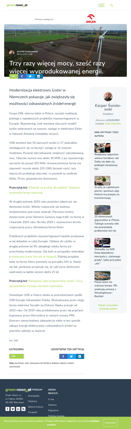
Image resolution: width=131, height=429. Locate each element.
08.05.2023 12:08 (24, 54)
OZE (13, 76)
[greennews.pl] (17, 5)
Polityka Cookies (56, 415)
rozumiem (110, 423)
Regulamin (53, 410)
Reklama (52, 404)
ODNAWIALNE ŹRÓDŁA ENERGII (44, 363)
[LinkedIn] (18, 409)
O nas (51, 399)
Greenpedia (33, 395)
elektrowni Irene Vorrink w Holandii (33, 256)
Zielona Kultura (35, 406)
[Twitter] (13, 409)
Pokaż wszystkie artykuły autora (108, 307)
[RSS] (23, 409)
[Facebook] (7, 409)
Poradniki (32, 412)
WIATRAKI (19, 363)
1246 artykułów (113, 123)
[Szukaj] (112, 5)
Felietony (32, 401)
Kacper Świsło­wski (27, 51)
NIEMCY (63, 363)
